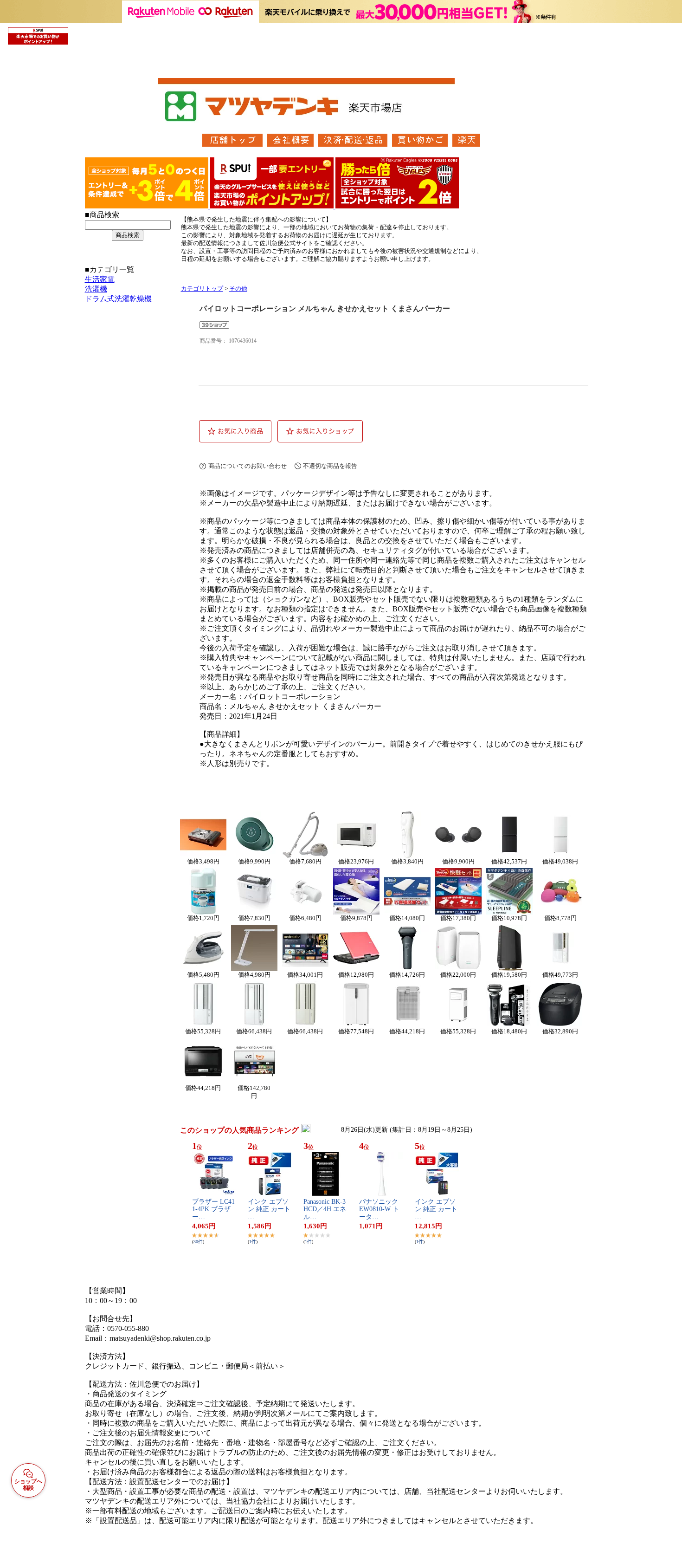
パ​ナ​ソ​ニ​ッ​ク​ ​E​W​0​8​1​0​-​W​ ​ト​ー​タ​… (379, 1209)
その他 (238, 288)
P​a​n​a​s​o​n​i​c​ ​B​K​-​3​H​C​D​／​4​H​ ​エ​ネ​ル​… (324, 1209)
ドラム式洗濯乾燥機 (118, 299)
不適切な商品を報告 (330, 465)
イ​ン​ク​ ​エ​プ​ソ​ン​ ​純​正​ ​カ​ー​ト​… (269, 1209)
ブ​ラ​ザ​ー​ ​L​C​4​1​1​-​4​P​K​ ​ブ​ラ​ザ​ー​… (213, 1209)
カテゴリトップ (202, 288)
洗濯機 (96, 289)
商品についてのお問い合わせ (247, 465)
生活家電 (100, 279)
